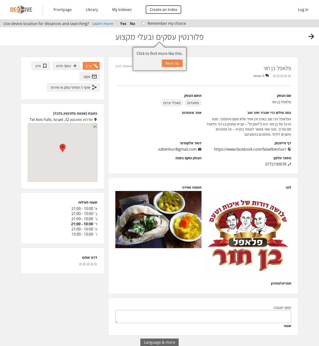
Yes (123, 23)
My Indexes (122, 9)
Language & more (159, 342)
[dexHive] (21, 9)
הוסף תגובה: (282, 307)
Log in (303, 9)
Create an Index (163, 9)
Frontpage (62, 9)
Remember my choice (167, 23)
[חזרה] (311, 36)
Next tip (172, 63)
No (132, 23)
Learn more (102, 23)
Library (92, 9)
